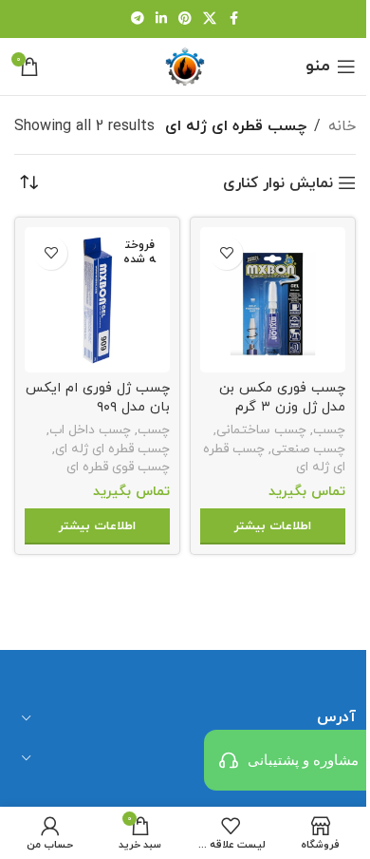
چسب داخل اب (90, 430)
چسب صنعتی (308, 449)
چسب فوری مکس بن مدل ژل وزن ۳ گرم (282, 397)
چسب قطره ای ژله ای (112, 449)
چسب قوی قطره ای (118, 467)
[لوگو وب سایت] (185, 65)
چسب (329, 430)
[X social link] (209, 19)
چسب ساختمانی (261, 430)
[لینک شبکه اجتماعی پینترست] (185, 19)
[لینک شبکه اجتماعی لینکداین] (161, 19)
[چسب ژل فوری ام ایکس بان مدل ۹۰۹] (97, 299)
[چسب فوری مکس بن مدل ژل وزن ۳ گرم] (272, 299)
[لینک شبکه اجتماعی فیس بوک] (233, 19)
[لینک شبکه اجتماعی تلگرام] (137, 19)
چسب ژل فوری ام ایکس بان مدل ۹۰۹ (98, 397)
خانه (342, 126)
